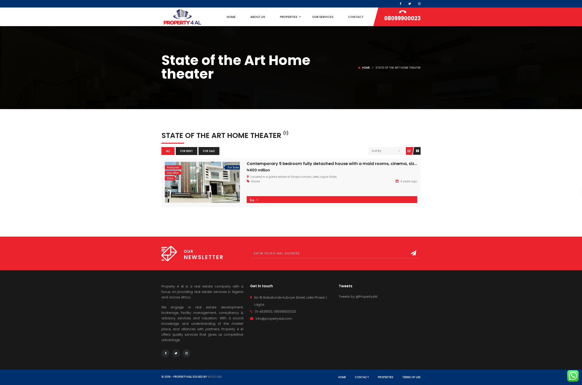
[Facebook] (400, 3)
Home (366, 68)
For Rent (186, 151)
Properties (385, 377)
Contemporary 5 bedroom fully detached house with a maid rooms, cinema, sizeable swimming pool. (353, 163)
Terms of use (411, 377)
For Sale (209, 151)
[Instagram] (419, 3)
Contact (362, 377)
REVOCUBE (215, 377)
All (168, 151)
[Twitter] (176, 353)
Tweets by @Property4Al (358, 296)
